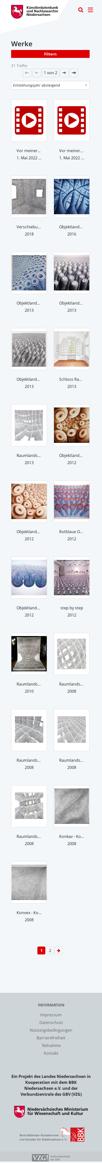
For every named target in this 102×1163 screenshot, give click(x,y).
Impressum (51, 1015)
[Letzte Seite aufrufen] (27, 73)
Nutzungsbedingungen (51, 1030)
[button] (50, 73)
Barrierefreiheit (51, 1038)
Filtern (50, 53)
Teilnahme (51, 1045)
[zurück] (37, 73)
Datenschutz (51, 1022)
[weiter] (64, 73)
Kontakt (51, 1053)
